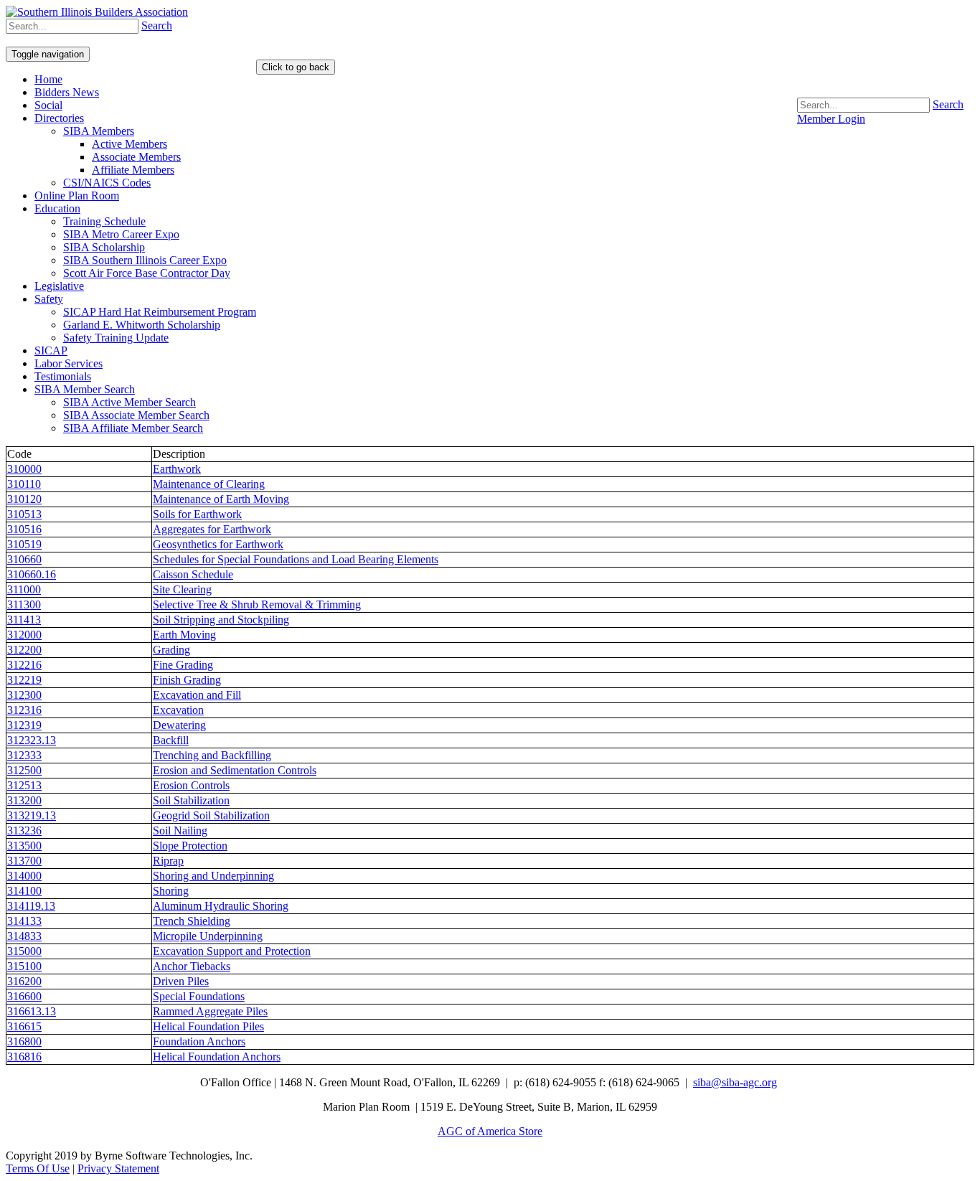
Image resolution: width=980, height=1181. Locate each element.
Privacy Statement (118, 1168)
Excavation (178, 710)
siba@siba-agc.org (735, 1082)
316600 (24, 996)
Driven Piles (181, 981)
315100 (24, 966)
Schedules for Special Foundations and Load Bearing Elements (295, 559)
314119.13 (31, 906)
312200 (24, 650)
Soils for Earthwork (197, 514)
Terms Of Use (38, 1168)
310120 (24, 499)
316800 (24, 1041)
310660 (24, 559)
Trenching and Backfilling (212, 755)
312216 (24, 665)
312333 (24, 755)
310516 (24, 529)
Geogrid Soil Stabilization (211, 815)
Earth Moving (184, 635)
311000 (24, 589)
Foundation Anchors (199, 1041)
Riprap (168, 861)
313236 (24, 830)
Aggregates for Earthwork (212, 529)
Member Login (831, 119)
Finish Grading (187, 680)
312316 (24, 710)
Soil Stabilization (191, 800)
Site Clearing (182, 589)
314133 (24, 921)
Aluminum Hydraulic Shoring (220, 906)
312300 (24, 695)
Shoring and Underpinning (213, 876)
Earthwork (177, 469)
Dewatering (179, 725)
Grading (171, 650)
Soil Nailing (180, 830)
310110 (24, 484)
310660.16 (31, 574)
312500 (24, 770)
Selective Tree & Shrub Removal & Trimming (257, 604)
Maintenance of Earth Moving (221, 499)
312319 (24, 725)
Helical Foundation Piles (208, 1026)
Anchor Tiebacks (191, 966)
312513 (24, 785)
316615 (24, 1026)
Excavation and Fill (197, 695)
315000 (24, 951)
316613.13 (31, 1011)
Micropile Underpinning (208, 936)
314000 (24, 876)
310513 (24, 514)
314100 (24, 891)
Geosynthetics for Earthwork (218, 544)
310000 (24, 469)
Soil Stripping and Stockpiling (221, 619)
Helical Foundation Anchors (217, 1056)
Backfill (171, 740)
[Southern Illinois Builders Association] (97, 12)
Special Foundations (199, 996)
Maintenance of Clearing (209, 484)
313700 (24, 861)
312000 (24, 635)
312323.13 (31, 740)
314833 (24, 936)
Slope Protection (190, 845)
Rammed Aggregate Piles (210, 1011)
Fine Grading (183, 665)
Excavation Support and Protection (232, 951)
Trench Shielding (191, 921)
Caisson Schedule (193, 574)
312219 (24, 680)
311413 (24, 619)
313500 (24, 845)
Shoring (171, 891)
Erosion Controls (191, 785)
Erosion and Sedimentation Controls (234, 770)
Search (948, 104)
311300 (24, 604)
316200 (24, 981)
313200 (24, 800)
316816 (24, 1056)
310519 (24, 544)
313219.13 (31, 815)
